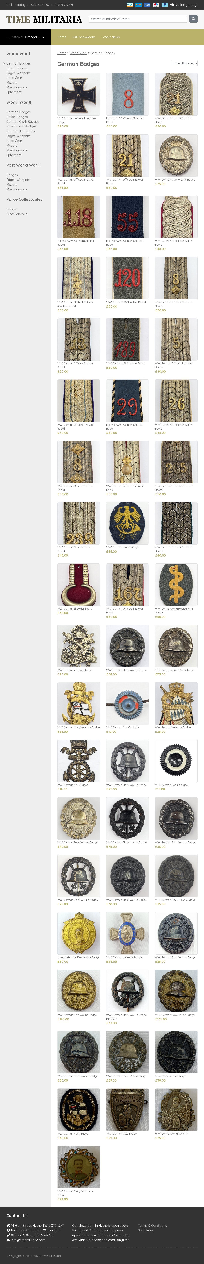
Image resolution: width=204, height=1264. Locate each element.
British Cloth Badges (21, 126)
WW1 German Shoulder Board (74, 608)
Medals (11, 82)
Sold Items (146, 1230)
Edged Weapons (18, 73)
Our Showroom (84, 37)
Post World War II (23, 165)
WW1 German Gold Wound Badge (77, 1014)
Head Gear (14, 78)
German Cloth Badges (22, 122)
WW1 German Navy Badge (72, 785)
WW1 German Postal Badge (122, 547)
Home (61, 37)
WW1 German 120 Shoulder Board (126, 302)
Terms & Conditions (152, 1226)
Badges (12, 175)
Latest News (111, 37)
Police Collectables (24, 199)
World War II (18, 102)
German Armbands (20, 131)
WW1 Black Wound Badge (170, 1076)
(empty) (186, 5)
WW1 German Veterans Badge (75, 670)
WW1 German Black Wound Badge (126, 670)
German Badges (18, 63)
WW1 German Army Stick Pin (171, 1133)
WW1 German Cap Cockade (122, 727)
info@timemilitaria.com (28, 1240)
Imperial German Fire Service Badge (78, 957)
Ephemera (14, 92)
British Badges (17, 68)
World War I (18, 53)
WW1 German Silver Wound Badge (175, 179)
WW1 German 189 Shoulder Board (126, 363)
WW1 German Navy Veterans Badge (78, 727)
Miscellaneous (16, 87)
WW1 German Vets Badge (121, 1133)
